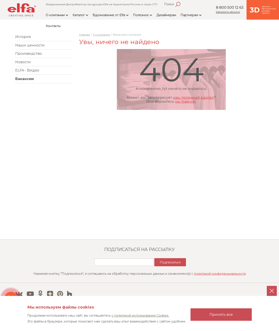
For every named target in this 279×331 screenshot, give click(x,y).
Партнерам (189, 15)
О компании (56, 15)
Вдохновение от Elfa (109, 15)
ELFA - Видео (27, 70)
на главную (185, 101)
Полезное (141, 15)
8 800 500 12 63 (229, 7)
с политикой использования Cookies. (140, 315)
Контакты (53, 26)
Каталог (79, 15)
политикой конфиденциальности (220, 274)
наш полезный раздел (193, 98)
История (23, 37)
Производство (28, 53)
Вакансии (24, 79)
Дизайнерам (166, 15)
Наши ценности (30, 45)
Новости (23, 62)
